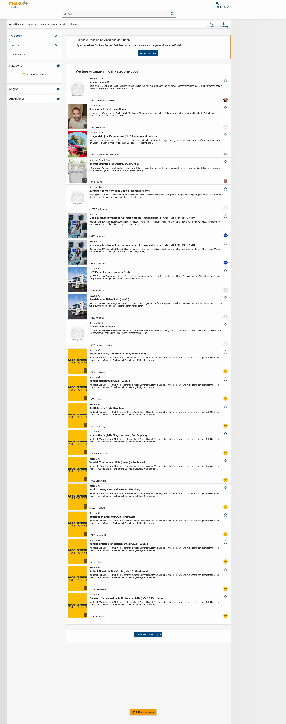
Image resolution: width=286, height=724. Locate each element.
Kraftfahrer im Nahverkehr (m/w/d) (109, 299)
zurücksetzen (18, 54)
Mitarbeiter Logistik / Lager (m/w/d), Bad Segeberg (118, 435)
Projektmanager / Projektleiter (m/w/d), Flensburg (118, 353)
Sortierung (224, 27)
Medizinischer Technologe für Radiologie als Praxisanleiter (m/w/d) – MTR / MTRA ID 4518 (142, 244)
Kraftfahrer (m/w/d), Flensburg (107, 408)
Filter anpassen (145, 712)
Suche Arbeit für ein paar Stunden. (109, 109)
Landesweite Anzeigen (148, 634)
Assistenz (16, 35)
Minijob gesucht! (99, 82)
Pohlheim (16, 45)
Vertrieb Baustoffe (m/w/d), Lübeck (109, 380)
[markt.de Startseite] (18, 3)
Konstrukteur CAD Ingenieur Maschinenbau (114, 163)
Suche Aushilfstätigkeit (102, 326)
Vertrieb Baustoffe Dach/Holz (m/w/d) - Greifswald (118, 571)
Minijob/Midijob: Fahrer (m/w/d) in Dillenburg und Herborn (123, 136)
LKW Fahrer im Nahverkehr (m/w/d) (109, 272)
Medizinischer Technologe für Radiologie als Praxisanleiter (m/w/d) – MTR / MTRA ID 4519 (142, 217)
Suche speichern (212, 27)
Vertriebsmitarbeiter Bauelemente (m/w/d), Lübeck (118, 543)
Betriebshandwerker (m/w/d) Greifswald (112, 516)
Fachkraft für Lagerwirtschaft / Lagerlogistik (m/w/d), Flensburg (126, 598)
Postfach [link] (217, 7)
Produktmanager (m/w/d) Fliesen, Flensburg (114, 489)
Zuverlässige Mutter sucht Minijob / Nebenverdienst (119, 190)
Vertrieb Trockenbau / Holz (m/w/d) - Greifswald (117, 462)
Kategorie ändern (36, 74)
